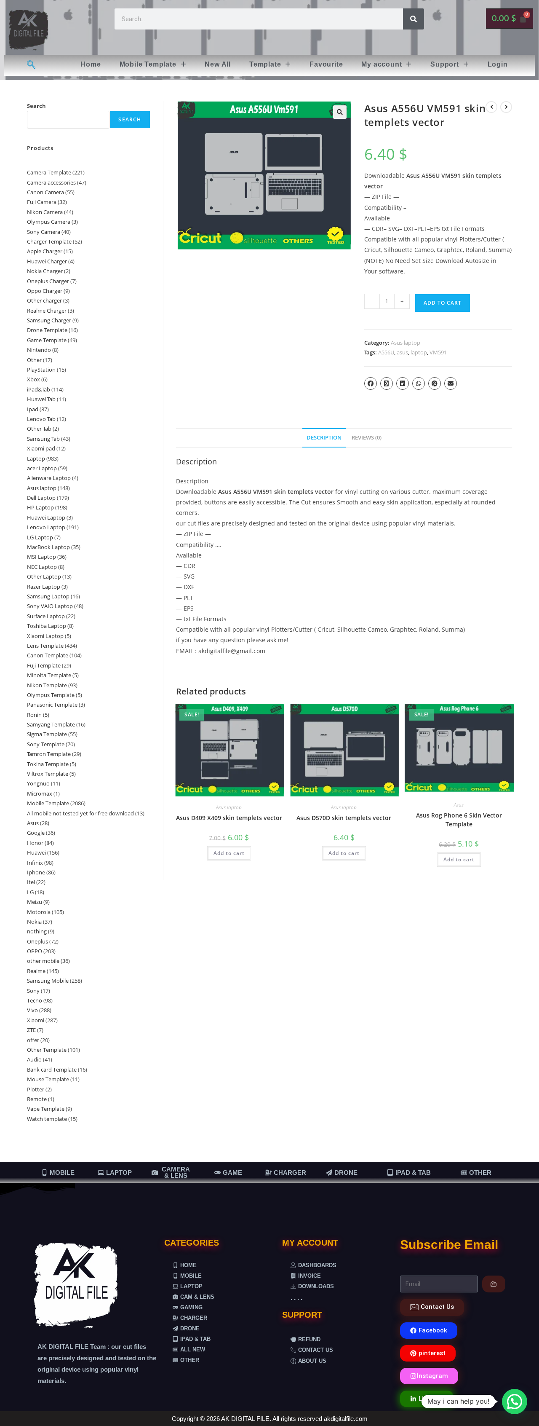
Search (36, 106)
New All (218, 64)
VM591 (438, 352)
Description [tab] (324, 437)
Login (498, 64)
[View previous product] (491, 107)
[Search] (413, 18)
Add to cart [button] (229, 853)
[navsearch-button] (31, 65)
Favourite (326, 64)
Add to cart (443, 302)
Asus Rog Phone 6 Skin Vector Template (459, 819)
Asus (459, 804)
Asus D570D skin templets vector (343, 818)
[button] (153, 64)
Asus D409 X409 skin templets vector (229, 818)
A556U (386, 352)
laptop (419, 352)
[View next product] (506, 107)
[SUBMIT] (493, 1284)
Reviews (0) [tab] (367, 437)
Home (90, 64)
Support (444, 64)
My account (381, 64)
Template (265, 64)
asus (402, 352)
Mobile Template (148, 64)
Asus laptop (405, 342)
